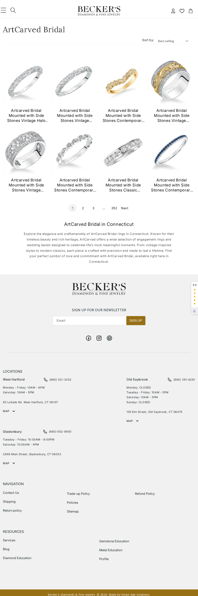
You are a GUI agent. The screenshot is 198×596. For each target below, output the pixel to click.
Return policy (12, 510)
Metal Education (110, 550)
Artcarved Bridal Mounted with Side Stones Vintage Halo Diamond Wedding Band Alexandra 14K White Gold (26, 115)
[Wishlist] (182, 11)
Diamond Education (17, 558)
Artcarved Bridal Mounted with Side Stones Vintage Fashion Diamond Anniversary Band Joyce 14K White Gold (26, 185)
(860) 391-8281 (184, 379)
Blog (6, 549)
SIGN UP (135, 320)
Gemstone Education (114, 541)
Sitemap (73, 511)
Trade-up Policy (78, 494)
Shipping (9, 501)
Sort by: (148, 40)
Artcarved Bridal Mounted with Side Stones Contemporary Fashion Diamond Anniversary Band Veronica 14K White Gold (74, 185)
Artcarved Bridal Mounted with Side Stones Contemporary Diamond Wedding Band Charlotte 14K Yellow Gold (123, 115)
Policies (72, 502)
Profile (104, 559)
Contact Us (11, 493)
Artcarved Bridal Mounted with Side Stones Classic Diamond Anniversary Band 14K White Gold (123, 185)
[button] (3, 10)
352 (114, 208)
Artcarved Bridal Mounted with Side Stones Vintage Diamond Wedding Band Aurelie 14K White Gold (74, 115)
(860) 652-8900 (60, 431)
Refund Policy (145, 494)
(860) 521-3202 (61, 379)
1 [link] (72, 208)
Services (9, 540)
